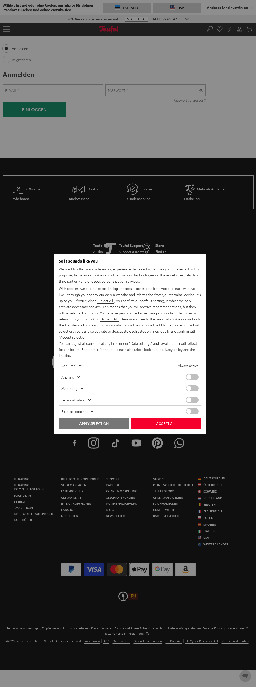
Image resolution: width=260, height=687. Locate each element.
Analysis (67, 377)
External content (74, 411)
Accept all (166, 423)
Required (68, 365)
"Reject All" (105, 300)
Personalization (73, 400)
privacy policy (172, 349)
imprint (64, 355)
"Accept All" (109, 319)
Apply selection (94, 423)
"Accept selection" (73, 337)
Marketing (69, 388)
